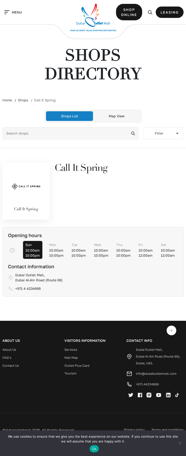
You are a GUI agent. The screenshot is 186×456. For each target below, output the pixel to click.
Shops (23, 100)
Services (70, 349)
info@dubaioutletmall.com (156, 373)
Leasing (170, 12)
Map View (116, 116)
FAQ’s (6, 357)
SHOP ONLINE (129, 12)
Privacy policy (134, 430)
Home (7, 100)
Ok (94, 449)
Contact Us (10, 365)
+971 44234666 (147, 384)
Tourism (70, 373)
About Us (9, 349)
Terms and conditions (167, 430)
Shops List (69, 116)
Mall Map (71, 357)
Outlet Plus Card (76, 365)
